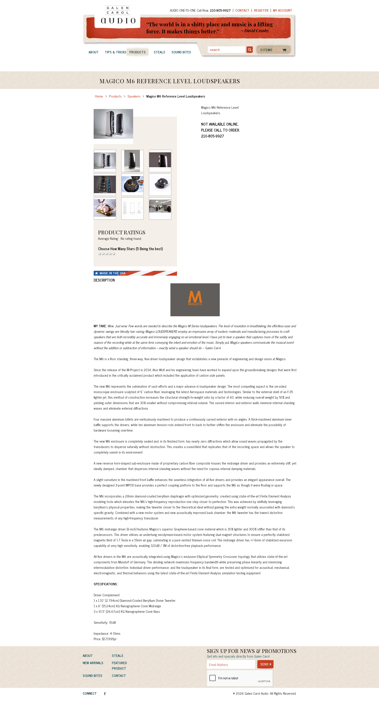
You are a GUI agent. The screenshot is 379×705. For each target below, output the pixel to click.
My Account (282, 10)
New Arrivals (93, 662)
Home (99, 96)
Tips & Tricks (115, 52)
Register (261, 10)
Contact (242, 10)
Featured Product (119, 665)
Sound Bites (181, 52)
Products (137, 52)
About (94, 52)
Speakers (133, 96)
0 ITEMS (266, 49)
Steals (159, 52)
